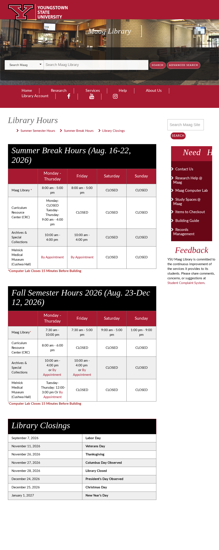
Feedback (191, 250)
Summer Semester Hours (38, 130)
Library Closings (113, 130)
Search (178, 135)
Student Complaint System (185, 283)
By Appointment (52, 257)
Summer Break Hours (79, 130)
